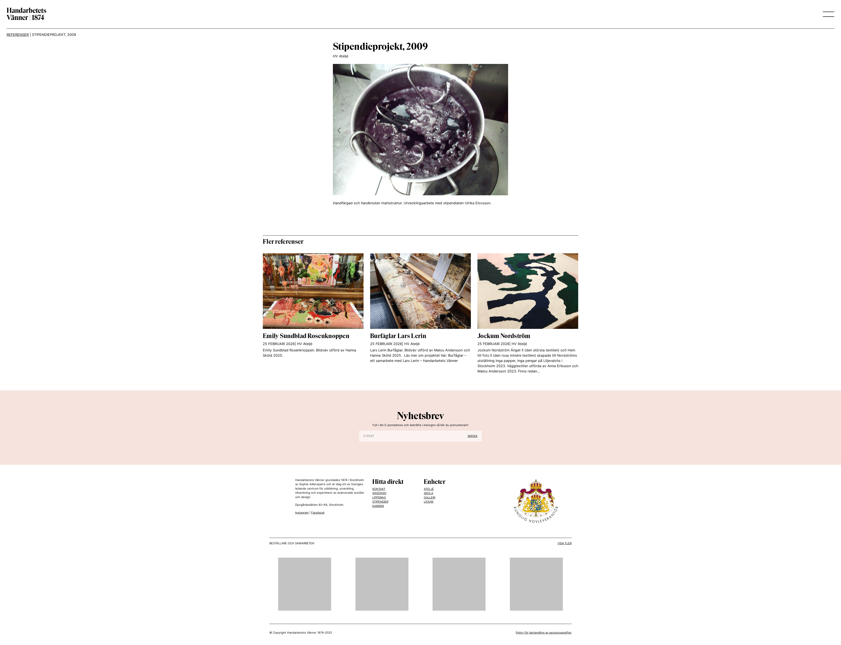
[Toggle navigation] (827, 14)
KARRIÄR (378, 506)
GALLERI (429, 497)
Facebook (318, 512)
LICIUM (428, 501)
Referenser (18, 34)
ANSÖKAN (379, 493)
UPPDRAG (379, 497)
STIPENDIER (380, 501)
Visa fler (565, 543)
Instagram (302, 512)
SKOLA (428, 493)
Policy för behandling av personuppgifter (544, 632)
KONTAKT (378, 489)
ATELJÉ (429, 489)
